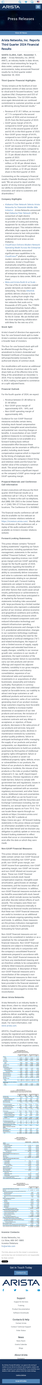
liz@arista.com (8, 1246)
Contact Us (21, 1273)
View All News (21, 33)
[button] (20, 2)
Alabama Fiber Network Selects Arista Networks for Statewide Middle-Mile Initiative (22, 207)
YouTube (39, 1290)
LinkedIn (27, 1290)
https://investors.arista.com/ (15, 521)
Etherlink (30, 291)
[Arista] (11, 7)
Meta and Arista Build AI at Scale (20, 282)
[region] (21, 1372)
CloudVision (11, 256)
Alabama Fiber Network (20, 213)
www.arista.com (9, 1026)
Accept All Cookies (21, 1381)
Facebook (3, 1290)
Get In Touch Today (21, 1267)
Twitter (15, 1290)
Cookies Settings (21, 1375)
